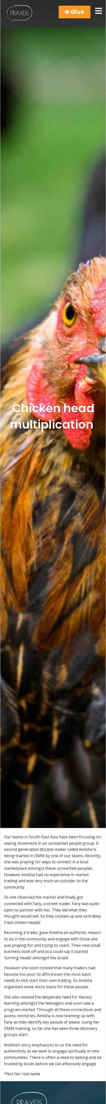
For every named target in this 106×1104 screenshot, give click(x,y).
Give (76, 12)
